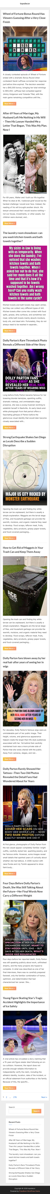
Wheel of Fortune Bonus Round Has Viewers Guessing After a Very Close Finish (24, 18)
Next (43, 1097)
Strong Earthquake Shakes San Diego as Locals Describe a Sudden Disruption (24, 441)
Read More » (10, 104)
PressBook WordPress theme (29, 1191)
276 (15, 1097)
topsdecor (25, 3)
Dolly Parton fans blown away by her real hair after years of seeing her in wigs (24, 662)
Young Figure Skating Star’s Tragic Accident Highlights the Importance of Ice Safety (24, 1002)
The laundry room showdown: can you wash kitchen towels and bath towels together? (23, 237)
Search (12, 1107)
